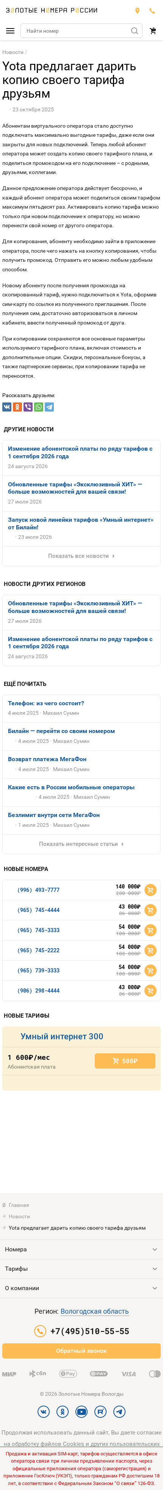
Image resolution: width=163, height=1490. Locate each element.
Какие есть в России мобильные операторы (71, 787)
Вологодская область (95, 1311)
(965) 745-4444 (38, 910)
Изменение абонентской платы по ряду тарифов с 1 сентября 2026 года (80, 452)
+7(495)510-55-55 (152, 10)
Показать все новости (78, 556)
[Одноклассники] (17, 407)
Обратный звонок (81, 1350)
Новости (13, 52)
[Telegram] (49, 407)
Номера (16, 1249)
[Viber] (28, 407)
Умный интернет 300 (61, 1036)
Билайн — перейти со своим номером (61, 731)
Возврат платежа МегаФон (47, 759)
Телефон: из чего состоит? (46, 703)
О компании (22, 1288)
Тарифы (16, 1268)
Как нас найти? (137, 10)
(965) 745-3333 (38, 930)
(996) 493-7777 (38, 889)
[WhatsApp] (38, 407)
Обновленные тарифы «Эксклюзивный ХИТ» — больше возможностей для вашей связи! (75, 488)
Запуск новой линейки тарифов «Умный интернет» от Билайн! (81, 523)
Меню (10, 30)
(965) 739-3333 (38, 970)
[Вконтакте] (6, 407)
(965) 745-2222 (38, 950)
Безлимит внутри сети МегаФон (54, 815)
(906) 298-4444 (38, 990)
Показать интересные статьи (78, 844)
